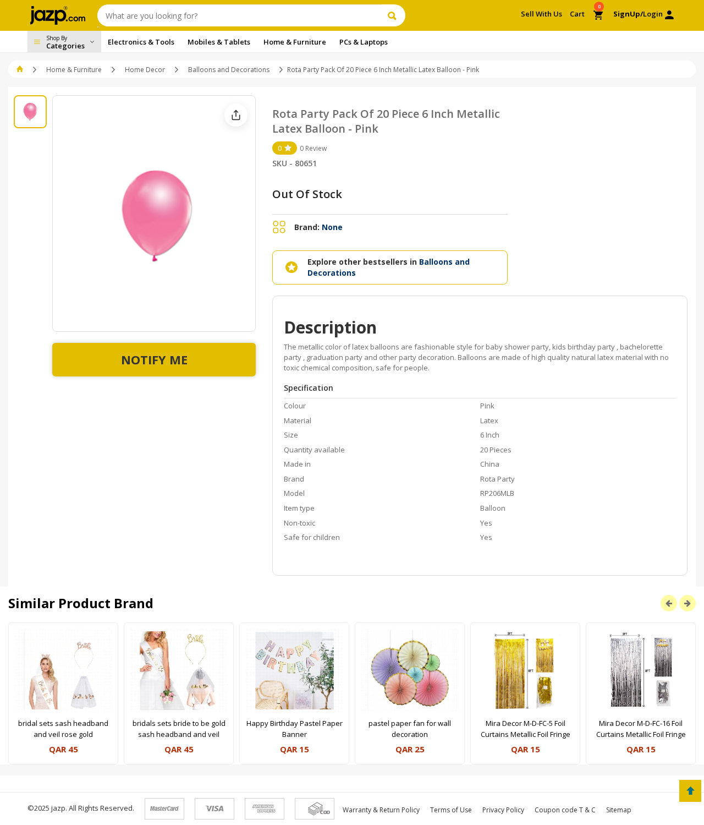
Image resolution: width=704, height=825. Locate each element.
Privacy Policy (503, 810)
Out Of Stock (307, 194)
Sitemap (618, 810)
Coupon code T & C (565, 810)
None (332, 227)
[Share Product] (236, 115)
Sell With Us (541, 14)
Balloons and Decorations (229, 69)
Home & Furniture (74, 69)
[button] (21, 69)
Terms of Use (451, 810)
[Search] (393, 15)
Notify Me (154, 359)
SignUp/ (628, 14)
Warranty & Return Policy (381, 810)
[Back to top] (690, 791)
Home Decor (145, 69)
